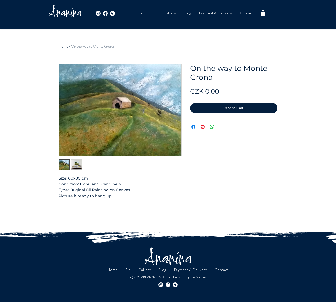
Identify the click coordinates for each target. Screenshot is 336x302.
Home (63, 46)
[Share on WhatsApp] (212, 127)
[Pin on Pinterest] (203, 127)
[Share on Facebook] (193, 127)
